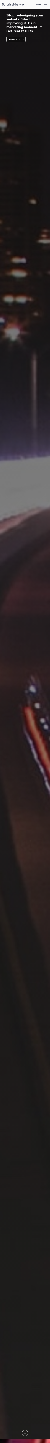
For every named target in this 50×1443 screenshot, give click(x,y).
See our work (14, 39)
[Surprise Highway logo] (13, 5)
